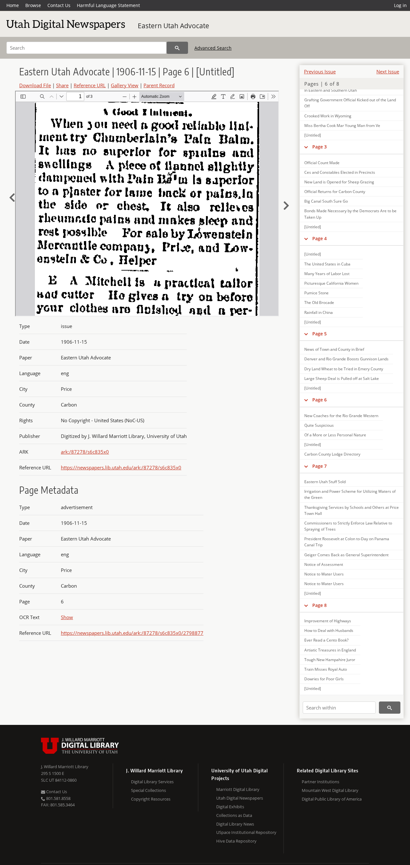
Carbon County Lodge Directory (332, 454)
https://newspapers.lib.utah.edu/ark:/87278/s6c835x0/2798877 (132, 633)
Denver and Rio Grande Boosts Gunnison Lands (346, 359)
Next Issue (387, 71)
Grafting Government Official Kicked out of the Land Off (350, 103)
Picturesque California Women (331, 283)
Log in (400, 5)
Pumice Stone (316, 293)
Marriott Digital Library (237, 789)
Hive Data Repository (236, 841)
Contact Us (58, 5)
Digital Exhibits (230, 807)
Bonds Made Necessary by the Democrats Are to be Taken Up (350, 214)
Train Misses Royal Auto (325, 669)
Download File (35, 85)
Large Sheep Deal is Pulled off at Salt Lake (341, 378)
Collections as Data (234, 815)
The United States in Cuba (327, 264)
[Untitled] (312, 135)
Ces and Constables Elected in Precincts (339, 172)
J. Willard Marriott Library (64, 766)
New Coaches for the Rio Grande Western (341, 415)
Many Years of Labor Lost (326, 273)
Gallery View (124, 85)
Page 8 (319, 605)
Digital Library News (235, 824)
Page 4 (319, 238)
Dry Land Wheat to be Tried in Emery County (343, 369)
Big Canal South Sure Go (326, 201)
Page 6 (319, 400)
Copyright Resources (150, 799)
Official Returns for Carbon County (334, 191)
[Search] (177, 48)
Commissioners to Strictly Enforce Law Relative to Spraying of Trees (348, 526)
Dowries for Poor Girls (324, 679)
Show (67, 617)
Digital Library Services (152, 782)
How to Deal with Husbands (328, 630)
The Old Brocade (319, 302)
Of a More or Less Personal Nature (335, 435)
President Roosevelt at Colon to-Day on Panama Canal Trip (346, 542)
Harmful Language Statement (108, 5)
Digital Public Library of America (332, 799)
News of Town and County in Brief (334, 349)
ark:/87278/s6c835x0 (85, 452)
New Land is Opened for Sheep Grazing (339, 182)
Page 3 (319, 147)
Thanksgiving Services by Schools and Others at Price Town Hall (351, 510)
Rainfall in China (318, 312)
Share (62, 85)
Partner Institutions (320, 782)
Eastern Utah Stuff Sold (325, 481)
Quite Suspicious (319, 425)
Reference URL (90, 85)
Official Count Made (322, 162)
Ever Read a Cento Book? (326, 640)
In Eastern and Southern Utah (330, 90)
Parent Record (159, 85)
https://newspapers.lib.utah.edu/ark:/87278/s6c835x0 (121, 467)
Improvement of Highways (327, 621)
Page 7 (319, 466)
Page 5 (319, 334)
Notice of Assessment (323, 564)
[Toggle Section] (306, 147)
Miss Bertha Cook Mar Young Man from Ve (342, 125)
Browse (33, 5)
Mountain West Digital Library (330, 790)
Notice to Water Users (324, 574)
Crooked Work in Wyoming (327, 116)
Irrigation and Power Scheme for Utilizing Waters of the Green (350, 494)
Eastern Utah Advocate (173, 25)
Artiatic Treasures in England (330, 650)
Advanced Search (213, 48)
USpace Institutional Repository (246, 832)
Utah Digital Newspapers (239, 798)
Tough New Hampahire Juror (329, 659)
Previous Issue (320, 71)
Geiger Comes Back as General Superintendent (346, 555)
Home (12, 5)
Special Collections (148, 790)
